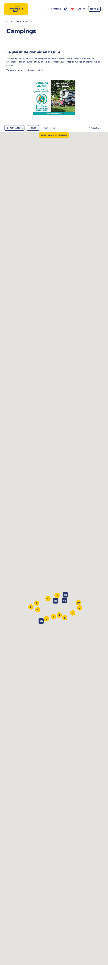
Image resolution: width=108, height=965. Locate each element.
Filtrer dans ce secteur (54, 135)
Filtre (34, 128)
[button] (64, 600)
